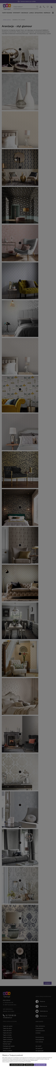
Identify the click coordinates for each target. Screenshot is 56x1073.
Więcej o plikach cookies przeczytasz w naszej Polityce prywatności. (16, 1061)
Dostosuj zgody (29, 1064)
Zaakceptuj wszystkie (40, 1064)
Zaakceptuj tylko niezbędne (17, 1064)
